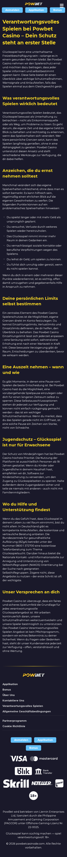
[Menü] (62, 6)
